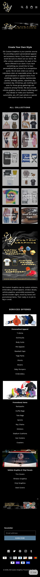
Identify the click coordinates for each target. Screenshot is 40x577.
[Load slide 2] (20, 515)
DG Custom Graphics (16, 570)
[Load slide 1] (18, 515)
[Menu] (36, 7)
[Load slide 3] (22, 515)
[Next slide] (35, 515)
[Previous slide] (5, 515)
